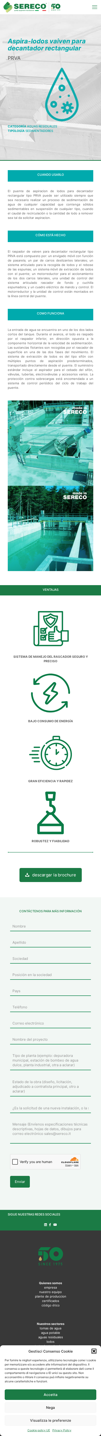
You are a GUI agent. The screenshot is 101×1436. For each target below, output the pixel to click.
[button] (94, 1351)
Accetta (51, 1394)
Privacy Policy (61, 1430)
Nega (50, 1407)
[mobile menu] (95, 7)
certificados (50, 1301)
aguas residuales (50, 1337)
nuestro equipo (50, 1292)
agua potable (50, 1333)
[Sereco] (32, 7)
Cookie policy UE (38, 1430)
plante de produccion (50, 1296)
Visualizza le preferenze (50, 1420)
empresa (50, 1287)
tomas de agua (50, 1328)
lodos (50, 1341)
